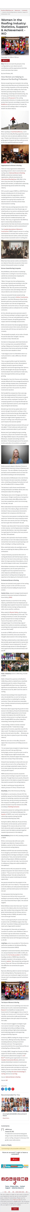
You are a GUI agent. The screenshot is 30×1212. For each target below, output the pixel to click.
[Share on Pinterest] (12, 1089)
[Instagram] (14, 1179)
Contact (22, 1186)
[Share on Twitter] (6, 1089)
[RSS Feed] (26, 1179)
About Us (21, 1188)
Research (3, 1010)
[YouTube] (22, 1179)
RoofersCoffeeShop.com (7, 10)
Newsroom (17, 10)
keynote (3, 814)
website (9, 961)
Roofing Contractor (13, 807)
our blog (14, 1074)
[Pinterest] (18, 1179)
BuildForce (4, 104)
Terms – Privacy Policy (11, 1186)
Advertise (15, 1188)
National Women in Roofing (17, 173)
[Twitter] (7, 1179)
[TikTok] (15, 1183)
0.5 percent (12, 98)
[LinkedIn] (10, 1179)
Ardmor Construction (22, 297)
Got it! (15, 1208)
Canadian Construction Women (9, 1060)
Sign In (15, 1159)
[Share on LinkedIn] (9, 1089)
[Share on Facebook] (2, 1089)
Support (7, 1188)
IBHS (10, 597)
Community (24, 10)
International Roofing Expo (8, 179)
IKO (7, 1080)
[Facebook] (3, 1179)
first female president (14, 955)
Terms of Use (17, 1199)
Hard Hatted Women (17, 132)
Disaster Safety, (14, 612)
